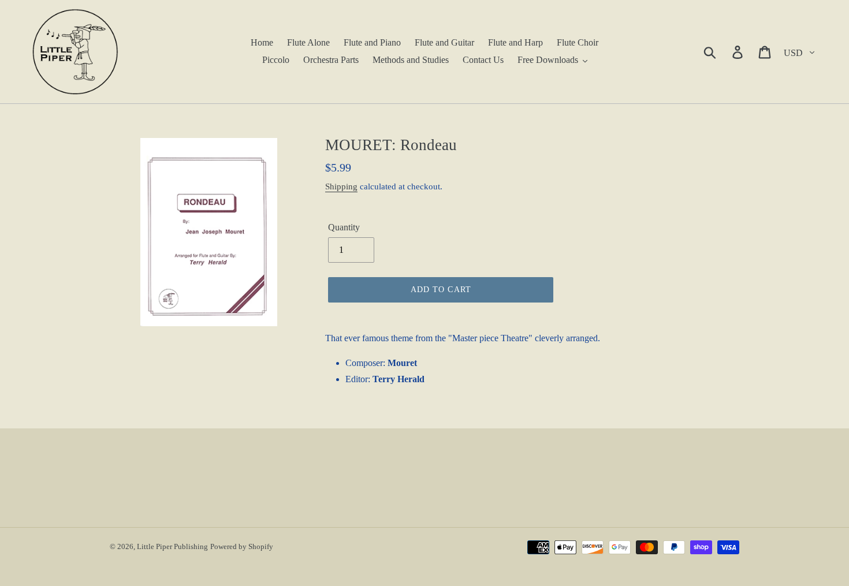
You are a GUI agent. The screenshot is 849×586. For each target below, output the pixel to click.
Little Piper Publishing (172, 546)
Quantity (344, 227)
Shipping (341, 186)
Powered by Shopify (241, 546)
